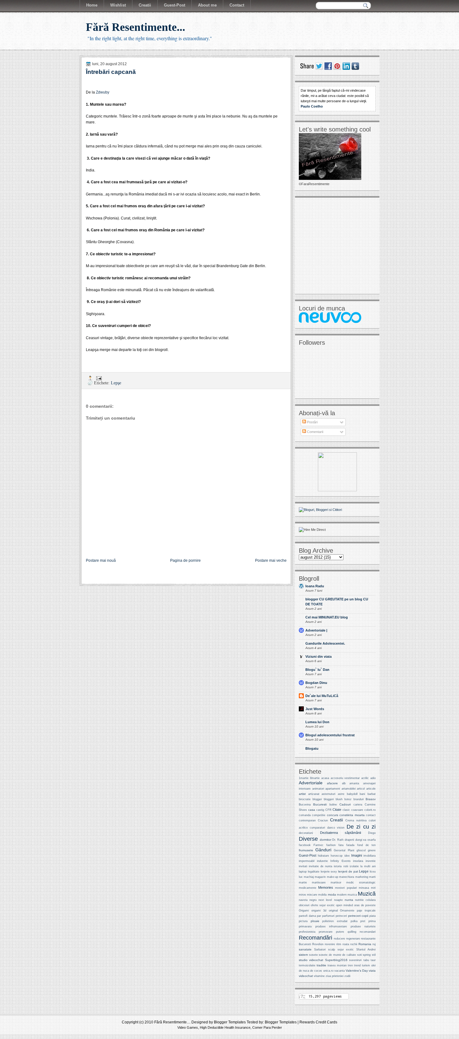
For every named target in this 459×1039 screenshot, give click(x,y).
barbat (372, 794)
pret (362, 921)
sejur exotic (346, 949)
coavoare (357, 809)
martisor (336, 882)
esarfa (372, 839)
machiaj (309, 876)
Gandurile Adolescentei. (325, 643)
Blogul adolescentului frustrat (330, 735)
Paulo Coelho (312, 106)
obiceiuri (304, 905)
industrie (322, 861)
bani (362, 794)
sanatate (305, 949)
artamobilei (349, 788)
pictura (303, 921)
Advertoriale (311, 783)
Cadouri (345, 804)
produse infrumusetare (331, 926)
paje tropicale (366, 910)
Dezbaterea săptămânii (340, 833)
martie (303, 882)
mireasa (364, 887)
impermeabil (306, 861)
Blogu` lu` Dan (317, 669)
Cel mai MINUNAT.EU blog (326, 617)
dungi (358, 839)
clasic (346, 809)
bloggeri (329, 799)
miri (373, 887)
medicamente (307, 887)
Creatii (336, 820)
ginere (372, 850)
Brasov (371, 799)
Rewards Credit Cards (318, 1022)
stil (374, 954)
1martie (303, 778)
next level (325, 900)
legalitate (313, 871)
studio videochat (311, 960)
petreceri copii (358, 915)
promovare (326, 931)
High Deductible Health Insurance (225, 1027)
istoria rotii (341, 866)
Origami (304, 910)
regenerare (353, 938)
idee (347, 855)
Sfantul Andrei (366, 949)
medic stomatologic (361, 882)
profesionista (307, 931)
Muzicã (367, 893)
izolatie (354, 866)
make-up (332, 876)
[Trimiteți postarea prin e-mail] (98, 378)
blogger (317, 799)
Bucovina (305, 804)
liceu (373, 871)
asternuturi (328, 794)
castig (320, 809)
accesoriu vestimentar (345, 778)
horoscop (337, 855)
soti (359, 954)
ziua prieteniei (334, 976)
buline (333, 804)
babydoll (352, 794)
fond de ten (366, 845)
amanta (354, 783)
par (319, 915)
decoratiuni (306, 833)
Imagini (356, 855)
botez (348, 799)
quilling (352, 931)
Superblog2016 (336, 960)
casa (311, 809)
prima (372, 921)
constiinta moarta (351, 815)
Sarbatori (320, 949)
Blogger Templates (230, 1022)
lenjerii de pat (348, 871)
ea (364, 839)
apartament (332, 788)
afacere (332, 783)
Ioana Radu (314, 586)
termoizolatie (307, 965)
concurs (332, 815)
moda (332, 894)
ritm (338, 944)
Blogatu (311, 748)
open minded (344, 905)
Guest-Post (307, 855)
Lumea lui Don (317, 722)
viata (372, 970)
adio (373, 778)
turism (366, 965)
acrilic (365, 778)
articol (361, 788)
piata (372, 915)
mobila (322, 894)
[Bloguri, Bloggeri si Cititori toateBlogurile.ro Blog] (320, 510)
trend (357, 965)
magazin (320, 876)
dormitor (325, 839)
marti (372, 876)
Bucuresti (320, 804)
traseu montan (337, 965)
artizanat (313, 794)
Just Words (314, 709)
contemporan (307, 820)
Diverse (308, 838)
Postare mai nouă (101, 560)
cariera (357, 804)
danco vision (335, 827)
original (333, 910)
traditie (321, 965)
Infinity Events (340, 861)
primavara (305, 926)
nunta (349, 900)
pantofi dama (307, 915)
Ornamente (347, 910)
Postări (312, 422)
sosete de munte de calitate (337, 954)
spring (367, 954)
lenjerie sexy (329, 871)
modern (342, 894)
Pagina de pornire (185, 560)
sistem (303, 954)
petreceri (341, 915)
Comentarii (314, 432)
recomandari (368, 931)
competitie (318, 815)
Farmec (318, 845)
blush (339, 799)
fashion (331, 845)
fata (340, 845)
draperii (349, 839)
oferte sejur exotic (323, 905)
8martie (315, 778)
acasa (325, 778)
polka (354, 921)
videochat (306, 976)
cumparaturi (317, 827)
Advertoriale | (316, 630)
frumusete (306, 850)
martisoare (319, 882)
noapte (338, 900)
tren (350, 965)
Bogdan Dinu (316, 683)
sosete (313, 954)
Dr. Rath (337, 839)
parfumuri (328, 915)
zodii (347, 976)
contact (371, 815)
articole (371, 788)
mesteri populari (346, 887)
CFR (328, 809)
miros (302, 894)
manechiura (346, 876)
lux (301, 876)
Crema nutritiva (356, 820)
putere (340, 931)
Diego (372, 833)
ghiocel (361, 850)
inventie (371, 861)
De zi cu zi (361, 826)
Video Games (187, 1027)
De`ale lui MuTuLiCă (321, 696)
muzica (352, 894)
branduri (358, 799)
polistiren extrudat (335, 921)
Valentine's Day (357, 970)
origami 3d (318, 910)
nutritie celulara (365, 900)
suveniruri (355, 960)
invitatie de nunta (320, 866)
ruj (374, 944)
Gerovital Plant (344, 850)
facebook (305, 845)
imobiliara (369, 855)
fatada (350, 845)
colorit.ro (370, 809)
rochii (353, 944)
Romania (364, 944)
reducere (339, 938)
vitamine (319, 976)
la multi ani (368, 866)
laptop (303, 871)
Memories (325, 887)
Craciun (323, 820)
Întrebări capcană (111, 72)
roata (346, 944)
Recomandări (315, 937)
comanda (305, 815)
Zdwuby (102, 92)
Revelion (317, 944)
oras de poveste (365, 905)
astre (341, 794)
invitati (303, 866)
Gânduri (323, 850)
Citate (337, 809)
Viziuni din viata (318, 656)
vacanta (339, 970)
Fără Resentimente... (135, 27)
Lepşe (116, 383)
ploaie (315, 921)
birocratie (305, 799)
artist (302, 794)
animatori (318, 788)
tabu (366, 960)
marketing (361, 876)
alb (344, 783)
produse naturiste (363, 926)
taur (373, 960)
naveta (303, 900)
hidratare (323, 855)
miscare (312, 894)
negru (313, 900)
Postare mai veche (271, 560)
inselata (358, 861)
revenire (330, 944)
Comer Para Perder (267, 1027)
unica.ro (328, 970)
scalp (331, 949)
